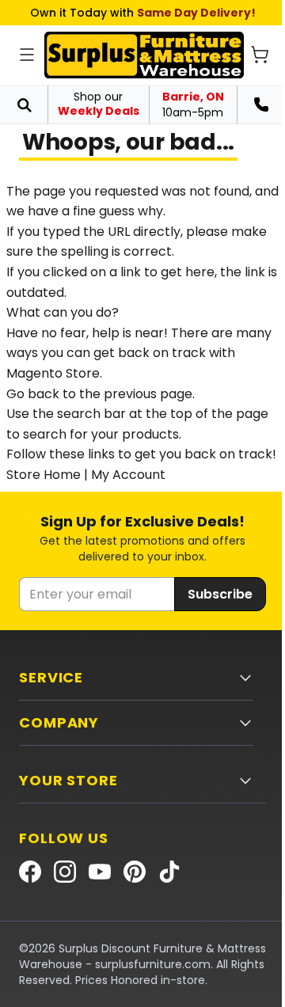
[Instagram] (65, 872)
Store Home (43, 475)
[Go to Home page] (144, 55)
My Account (128, 475)
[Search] (24, 104)
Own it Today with (143, 13)
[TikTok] (169, 872)
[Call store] (261, 104)
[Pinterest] (135, 872)
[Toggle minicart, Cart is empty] (260, 54)
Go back (32, 394)
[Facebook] (30, 872)
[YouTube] (100, 872)
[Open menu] (27, 54)
